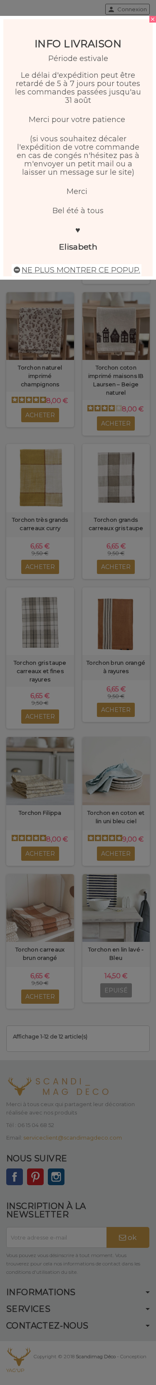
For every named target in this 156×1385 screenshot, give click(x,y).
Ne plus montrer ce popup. (81, 270)
